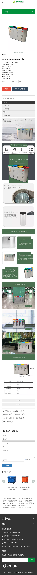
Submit (7, 465)
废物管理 (22, 505)
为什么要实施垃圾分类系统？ (10, 498)
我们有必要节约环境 (25, 508)
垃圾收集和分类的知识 (9, 505)
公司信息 (6, 105)
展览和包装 (6, 115)
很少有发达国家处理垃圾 (26, 503)
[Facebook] (4, 566)
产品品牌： (6, 98)
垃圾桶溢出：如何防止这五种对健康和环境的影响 (10, 508)
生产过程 (6, 109)
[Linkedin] (9, 566)
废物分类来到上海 (8, 503)
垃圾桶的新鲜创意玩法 (26, 498)
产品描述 (6, 102)
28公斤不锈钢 (7, 421)
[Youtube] (15, 566)
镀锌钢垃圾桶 (20, 418)
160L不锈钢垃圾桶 (18, 411)
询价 (6, 89)
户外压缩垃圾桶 (7, 418)
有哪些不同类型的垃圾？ (10, 501)
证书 (4, 112)
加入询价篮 (21, 89)
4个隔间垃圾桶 (19, 414)
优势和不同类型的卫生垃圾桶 (26, 501)
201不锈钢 (6, 411)
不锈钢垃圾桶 (7, 414)
